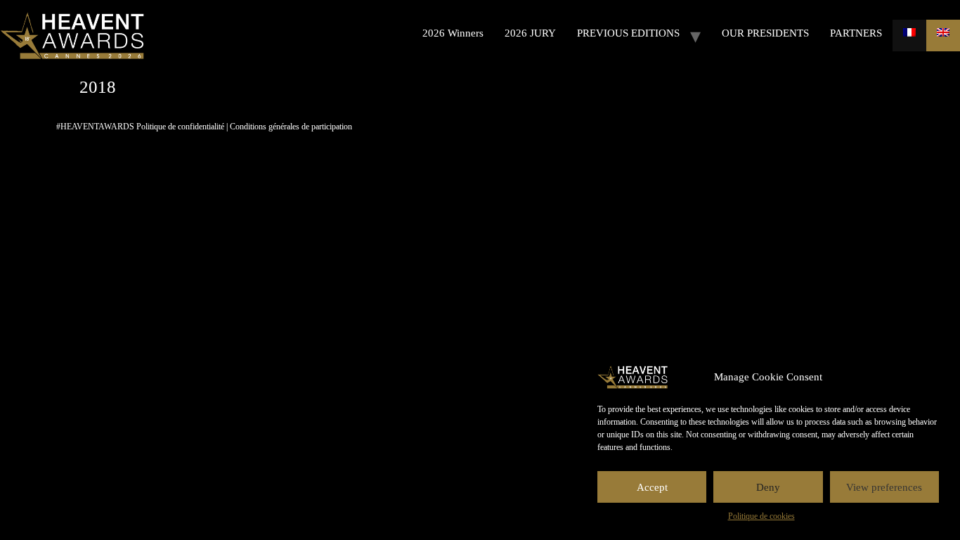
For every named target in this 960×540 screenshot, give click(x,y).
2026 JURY (530, 33)
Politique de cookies (761, 516)
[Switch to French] (909, 35)
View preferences (884, 487)
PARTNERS (856, 33)
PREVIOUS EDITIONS (628, 33)
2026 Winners (453, 33)
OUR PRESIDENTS (765, 33)
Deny (768, 487)
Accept (652, 487)
